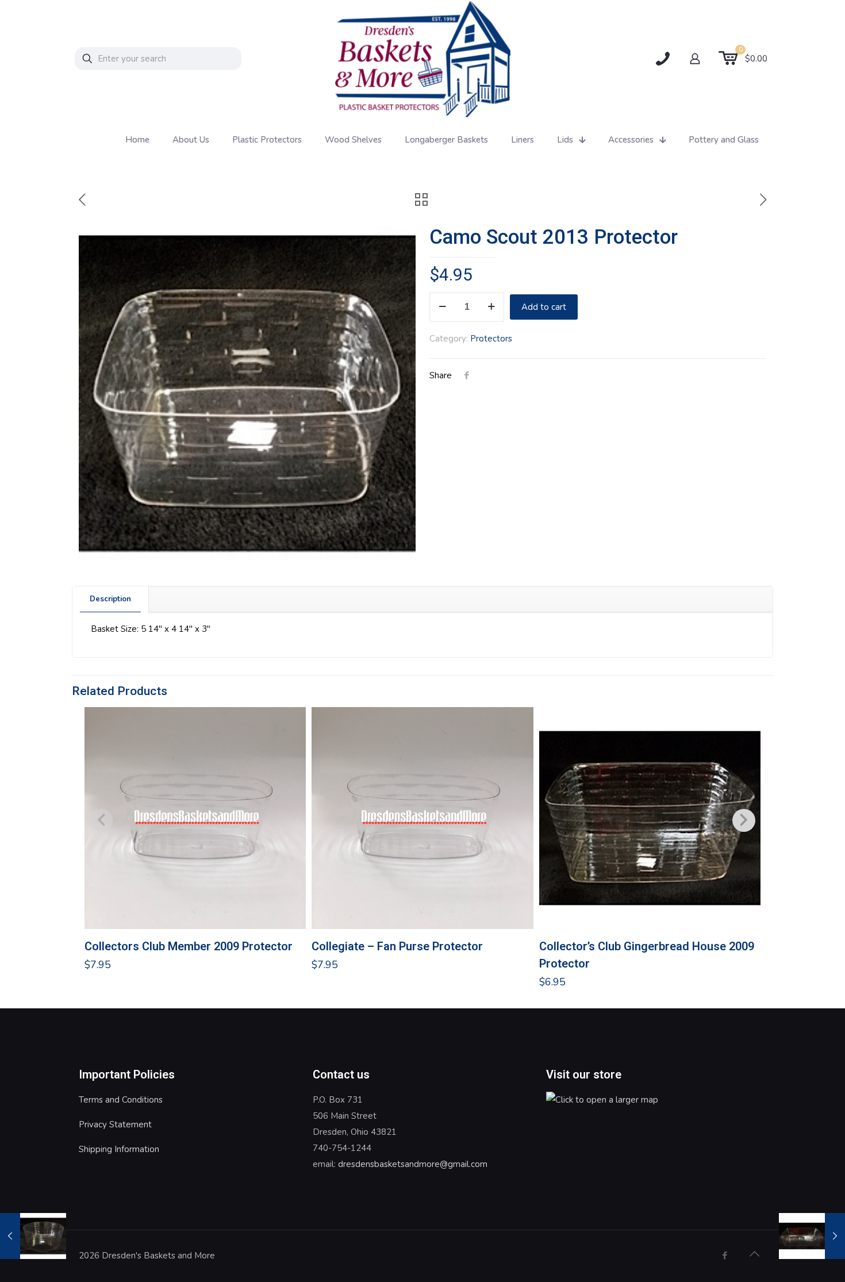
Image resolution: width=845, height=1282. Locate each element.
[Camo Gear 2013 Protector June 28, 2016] (33, 1236)
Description (110, 599)
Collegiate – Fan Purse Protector (397, 946)
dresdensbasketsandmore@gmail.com (412, 1164)
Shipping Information (119, 1149)
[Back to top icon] (754, 1254)
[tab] (110, 599)
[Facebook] (725, 1255)
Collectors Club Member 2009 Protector (188, 946)
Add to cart (543, 307)
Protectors (491, 338)
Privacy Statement (115, 1124)
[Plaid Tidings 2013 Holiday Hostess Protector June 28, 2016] (812, 1236)
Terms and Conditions (121, 1100)
